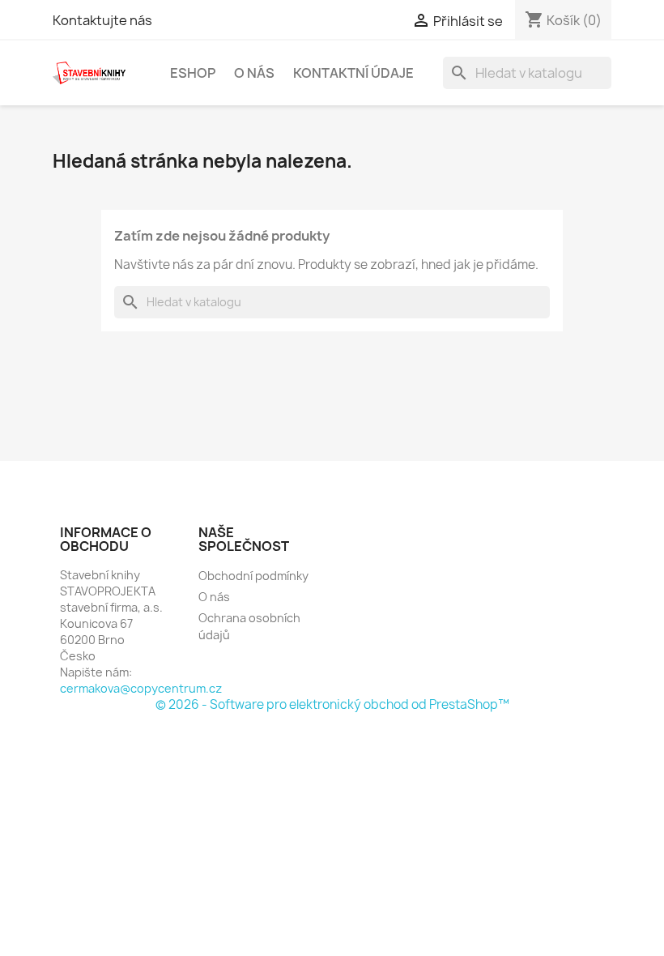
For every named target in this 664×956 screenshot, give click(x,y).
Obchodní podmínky (253, 575)
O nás (254, 73)
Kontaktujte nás (102, 20)
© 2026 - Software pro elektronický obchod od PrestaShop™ (332, 704)
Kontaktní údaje (353, 73)
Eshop (192, 73)
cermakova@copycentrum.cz (141, 688)
